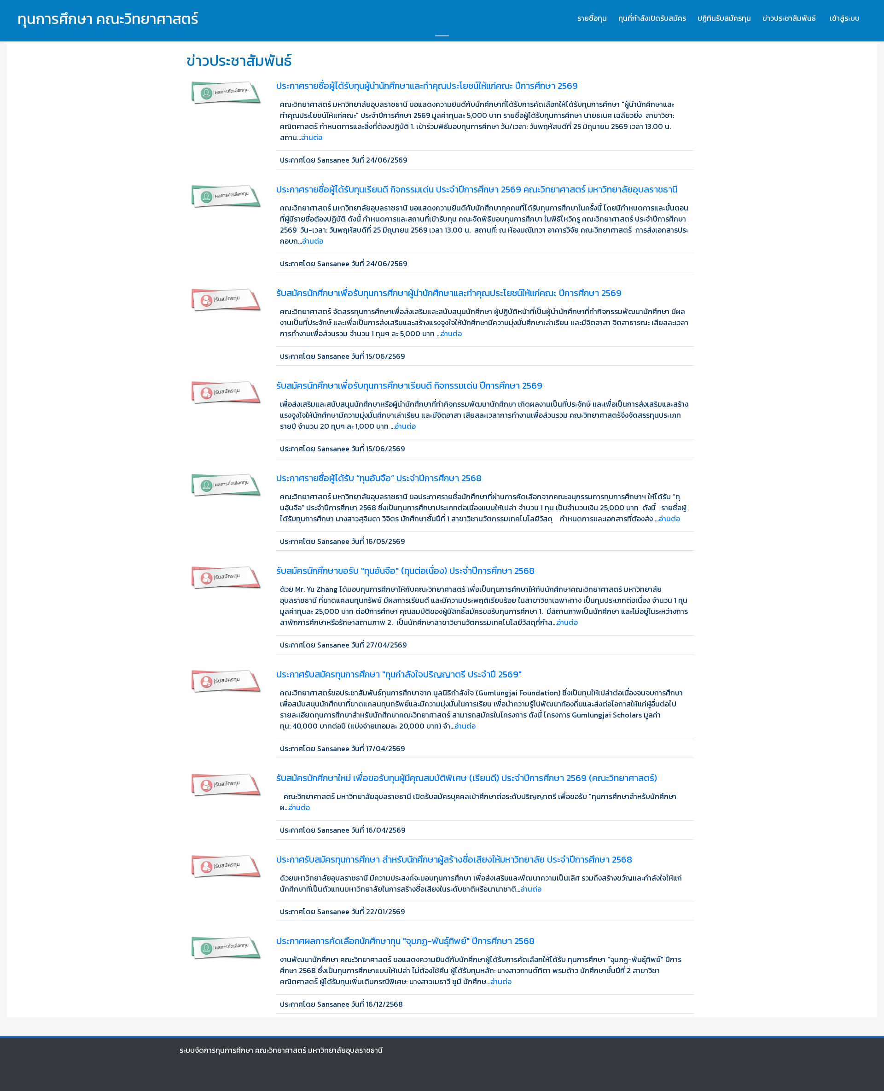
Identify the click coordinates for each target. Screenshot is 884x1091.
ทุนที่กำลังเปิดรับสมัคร (652, 17)
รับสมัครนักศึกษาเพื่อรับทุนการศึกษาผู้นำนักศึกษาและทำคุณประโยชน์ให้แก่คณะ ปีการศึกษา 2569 (449, 293)
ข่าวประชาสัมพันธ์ (789, 17)
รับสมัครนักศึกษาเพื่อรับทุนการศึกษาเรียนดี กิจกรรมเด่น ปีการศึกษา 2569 (409, 385)
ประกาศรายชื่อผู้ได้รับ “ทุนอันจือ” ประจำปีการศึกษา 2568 (379, 478)
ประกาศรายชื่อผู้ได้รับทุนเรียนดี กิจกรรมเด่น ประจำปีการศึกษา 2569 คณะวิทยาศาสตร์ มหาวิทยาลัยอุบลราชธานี (476, 189)
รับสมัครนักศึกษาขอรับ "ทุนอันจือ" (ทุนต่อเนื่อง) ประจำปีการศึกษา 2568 (405, 571)
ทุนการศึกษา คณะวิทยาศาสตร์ (107, 19)
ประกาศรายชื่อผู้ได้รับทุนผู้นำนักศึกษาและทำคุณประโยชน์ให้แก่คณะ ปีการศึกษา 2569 (427, 86)
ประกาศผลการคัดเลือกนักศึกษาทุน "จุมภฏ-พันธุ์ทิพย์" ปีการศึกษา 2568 (405, 941)
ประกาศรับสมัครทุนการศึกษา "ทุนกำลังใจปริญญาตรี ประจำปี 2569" (399, 674)
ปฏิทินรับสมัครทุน (724, 17)
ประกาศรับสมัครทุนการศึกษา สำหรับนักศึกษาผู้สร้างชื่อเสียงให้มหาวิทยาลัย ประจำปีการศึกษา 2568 (454, 859)
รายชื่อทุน (592, 17)
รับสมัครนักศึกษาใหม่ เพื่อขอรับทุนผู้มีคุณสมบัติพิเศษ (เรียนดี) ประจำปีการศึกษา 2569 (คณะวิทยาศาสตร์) (466, 778)
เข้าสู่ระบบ (845, 17)
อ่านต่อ (311, 137)
